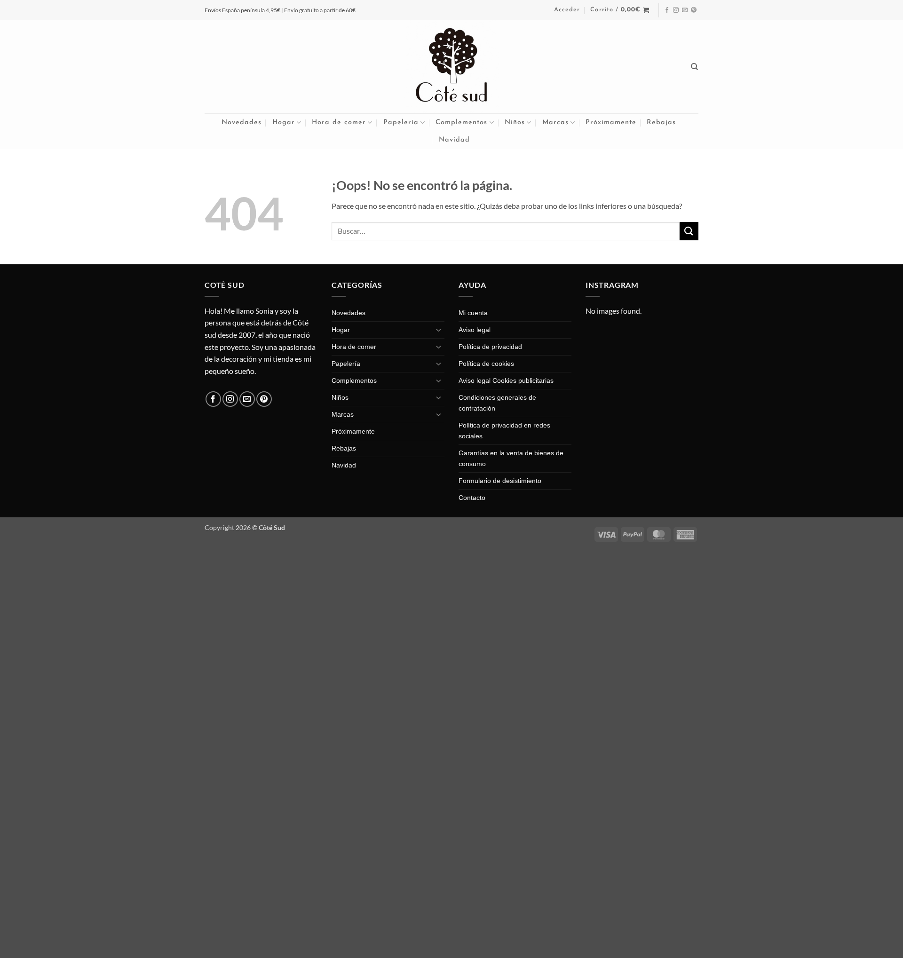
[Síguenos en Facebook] (667, 10)
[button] (567, 10)
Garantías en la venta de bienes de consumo (511, 458)
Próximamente (611, 122)
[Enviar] (689, 231)
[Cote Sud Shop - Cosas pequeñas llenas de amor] (451, 66)
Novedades (241, 122)
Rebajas (661, 122)
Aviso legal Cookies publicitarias (506, 380)
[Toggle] (438, 330)
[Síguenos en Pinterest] (694, 10)
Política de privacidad (490, 346)
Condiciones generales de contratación (497, 403)
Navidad (454, 139)
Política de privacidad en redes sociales (504, 430)
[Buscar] (694, 67)
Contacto (472, 497)
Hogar (283, 122)
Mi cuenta (473, 313)
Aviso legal (475, 329)
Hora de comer (339, 122)
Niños (515, 122)
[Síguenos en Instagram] (676, 10)
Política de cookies (486, 363)
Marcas (555, 122)
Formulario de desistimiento (500, 480)
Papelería (401, 122)
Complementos (461, 122)
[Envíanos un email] (685, 10)
